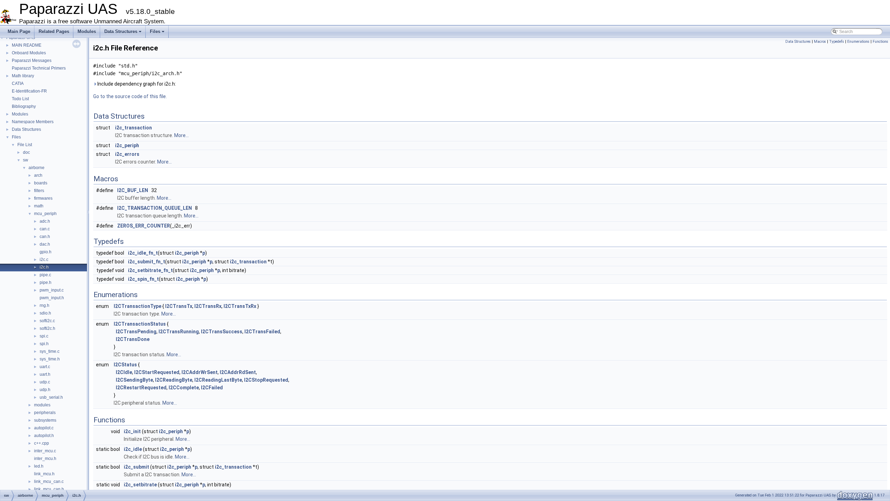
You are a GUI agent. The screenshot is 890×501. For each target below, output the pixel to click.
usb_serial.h (51, 397)
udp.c (45, 382)
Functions (880, 41)
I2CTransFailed (262, 331)
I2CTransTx (178, 306)
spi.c (44, 336)
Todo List (20, 98)
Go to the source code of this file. (130, 96)
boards (40, 183)
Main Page (19, 31)
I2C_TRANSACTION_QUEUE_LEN (154, 208)
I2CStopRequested (266, 380)
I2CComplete (184, 387)
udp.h (45, 389)
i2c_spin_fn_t (143, 279)
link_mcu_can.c (49, 481)
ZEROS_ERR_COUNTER (143, 226)
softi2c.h (47, 328)
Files (155, 31)
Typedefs (836, 41)
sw (25, 160)
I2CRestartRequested (141, 387)
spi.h (44, 343)
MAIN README (26, 45)
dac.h (45, 244)
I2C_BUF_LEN (132, 190)
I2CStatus (125, 364)
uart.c (45, 366)
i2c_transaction (133, 127)
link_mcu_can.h (49, 489)
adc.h (45, 221)
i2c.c (44, 259)
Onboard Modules (29, 52)
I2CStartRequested (156, 372)
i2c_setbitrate (140, 484)
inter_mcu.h (45, 458)
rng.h (44, 305)
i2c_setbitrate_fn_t (150, 270)
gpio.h (45, 251)
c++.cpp (41, 443)
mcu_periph (45, 213)
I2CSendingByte (134, 380)
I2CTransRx (207, 306)
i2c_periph (127, 145)
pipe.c (45, 274)
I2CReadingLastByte (218, 380)
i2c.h (44, 267)
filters (39, 190)
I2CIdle (124, 372)
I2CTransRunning (179, 331)
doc (26, 152)
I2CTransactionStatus (140, 324)
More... (181, 135)
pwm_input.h (52, 297)
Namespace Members (33, 121)
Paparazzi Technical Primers (39, 68)
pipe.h (45, 282)
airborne (36, 167)
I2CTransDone (132, 339)
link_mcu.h (44, 473)
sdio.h (45, 313)
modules (42, 405)
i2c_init (132, 431)
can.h (45, 236)
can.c (45, 228)
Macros (820, 41)
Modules (87, 31)
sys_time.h (50, 359)
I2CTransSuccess (221, 331)
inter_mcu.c (45, 450)
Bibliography (24, 106)
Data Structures (120, 31)
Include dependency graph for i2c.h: (136, 84)
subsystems (45, 420)
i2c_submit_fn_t (146, 261)
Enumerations (858, 41)
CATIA (18, 83)
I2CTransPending (136, 331)
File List (24, 144)
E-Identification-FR (29, 91)
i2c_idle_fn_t (143, 253)
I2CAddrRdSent (238, 372)
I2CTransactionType (137, 306)
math (38, 206)
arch (38, 175)
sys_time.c (49, 351)
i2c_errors (127, 154)
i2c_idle (133, 449)
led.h (38, 466)
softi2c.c (47, 320)
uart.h (45, 374)
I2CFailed (212, 387)
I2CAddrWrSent (199, 372)
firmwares (43, 198)
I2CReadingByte (173, 380)
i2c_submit (136, 467)
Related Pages (54, 31)
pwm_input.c (52, 290)
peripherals (45, 412)
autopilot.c (44, 428)
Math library (23, 75)
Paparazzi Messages (31, 60)
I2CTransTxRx (240, 306)
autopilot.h (44, 435)
